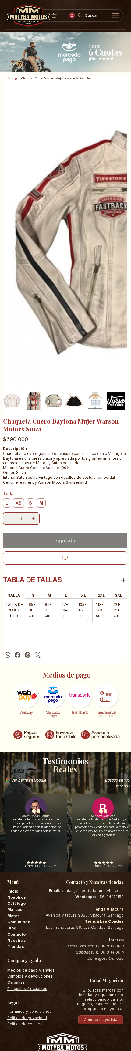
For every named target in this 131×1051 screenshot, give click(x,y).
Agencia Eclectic (75, 962)
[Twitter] (37, 531)
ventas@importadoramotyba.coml (92, 767)
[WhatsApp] (7, 531)
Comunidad (18, 798)
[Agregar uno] (33, 395)
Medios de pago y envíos (31, 846)
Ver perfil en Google (28, 656)
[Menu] (115, 15)
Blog (11, 805)
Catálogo (16, 780)
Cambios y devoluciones (30, 852)
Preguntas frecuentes (27, 865)
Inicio (12, 767)
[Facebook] (17, 531)
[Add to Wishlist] (65, 434)
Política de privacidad (27, 894)
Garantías (16, 859)
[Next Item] (119, 204)
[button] (72, 15)
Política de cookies (24, 900)
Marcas (15, 786)
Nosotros (16, 774)
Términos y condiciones (29, 888)
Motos (13, 792)
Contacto (16, 811)
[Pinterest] (27, 531)
